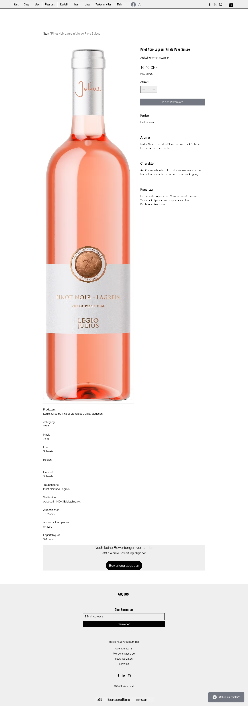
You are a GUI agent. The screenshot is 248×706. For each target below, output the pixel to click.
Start (46, 33)
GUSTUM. (124, 594)
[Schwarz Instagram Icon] (220, 4)
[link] (231, 4)
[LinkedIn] (215, 4)
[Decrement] (143, 89)
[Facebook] (210, 4)
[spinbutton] (149, 89)
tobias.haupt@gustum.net (124, 641)
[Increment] (154, 89)
